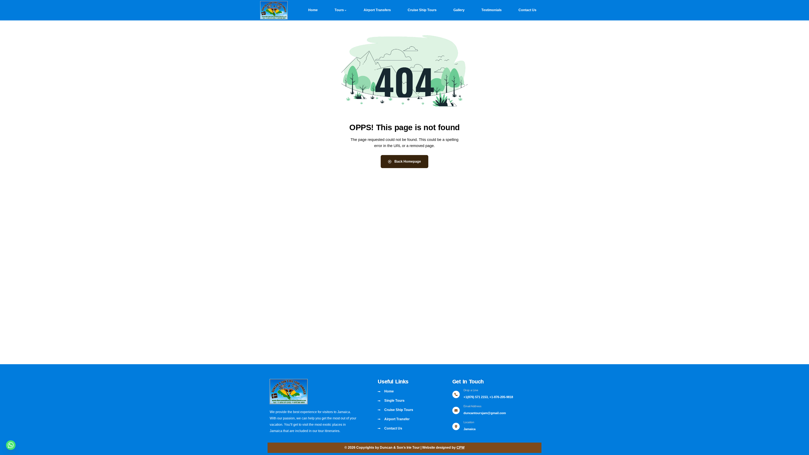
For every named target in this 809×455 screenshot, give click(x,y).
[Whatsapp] (10, 445)
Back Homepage (407, 161)
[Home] (274, 10)
